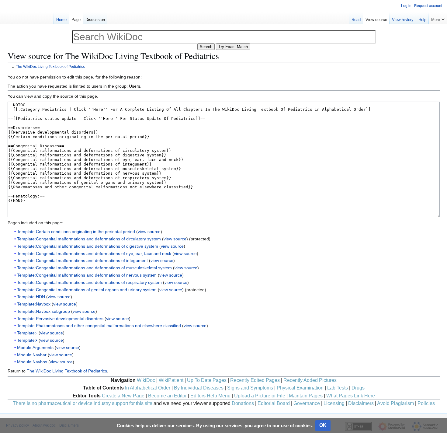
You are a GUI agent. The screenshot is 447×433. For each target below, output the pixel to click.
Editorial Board (274, 403)
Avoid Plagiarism (395, 403)
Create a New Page (123, 395)
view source (149, 231)
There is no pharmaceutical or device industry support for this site (82, 403)
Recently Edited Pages (255, 380)
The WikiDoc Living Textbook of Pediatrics (50, 66)
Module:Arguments (35, 347)
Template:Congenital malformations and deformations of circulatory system (89, 238)
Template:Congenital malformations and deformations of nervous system (87, 275)
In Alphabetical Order (147, 387)
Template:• (27, 340)
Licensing (334, 403)
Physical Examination (300, 387)
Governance (306, 403)
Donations (243, 403)
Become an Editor (167, 395)
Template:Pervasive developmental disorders (60, 318)
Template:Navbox (33, 304)
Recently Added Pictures (310, 380)
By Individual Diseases (199, 387)
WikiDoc (146, 380)
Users (134, 86)
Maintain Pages (306, 395)
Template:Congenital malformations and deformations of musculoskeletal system (94, 267)
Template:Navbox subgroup (43, 311)
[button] (438, 18)
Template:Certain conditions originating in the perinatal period (76, 231)
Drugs (358, 387)
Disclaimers (361, 403)
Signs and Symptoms (250, 387)
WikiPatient (171, 380)
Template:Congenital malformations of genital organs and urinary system (87, 289)
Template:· (27, 332)
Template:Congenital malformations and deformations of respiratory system (89, 282)
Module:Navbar (32, 354)
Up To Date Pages (207, 380)
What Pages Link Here (350, 395)
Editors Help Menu (210, 395)
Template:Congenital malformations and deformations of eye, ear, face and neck (94, 253)
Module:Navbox (32, 361)
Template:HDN (31, 296)
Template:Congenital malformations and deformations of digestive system (87, 246)
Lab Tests (337, 387)
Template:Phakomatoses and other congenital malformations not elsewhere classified (99, 325)
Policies (426, 403)
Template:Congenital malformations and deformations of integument (82, 260)
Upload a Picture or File (259, 395)
